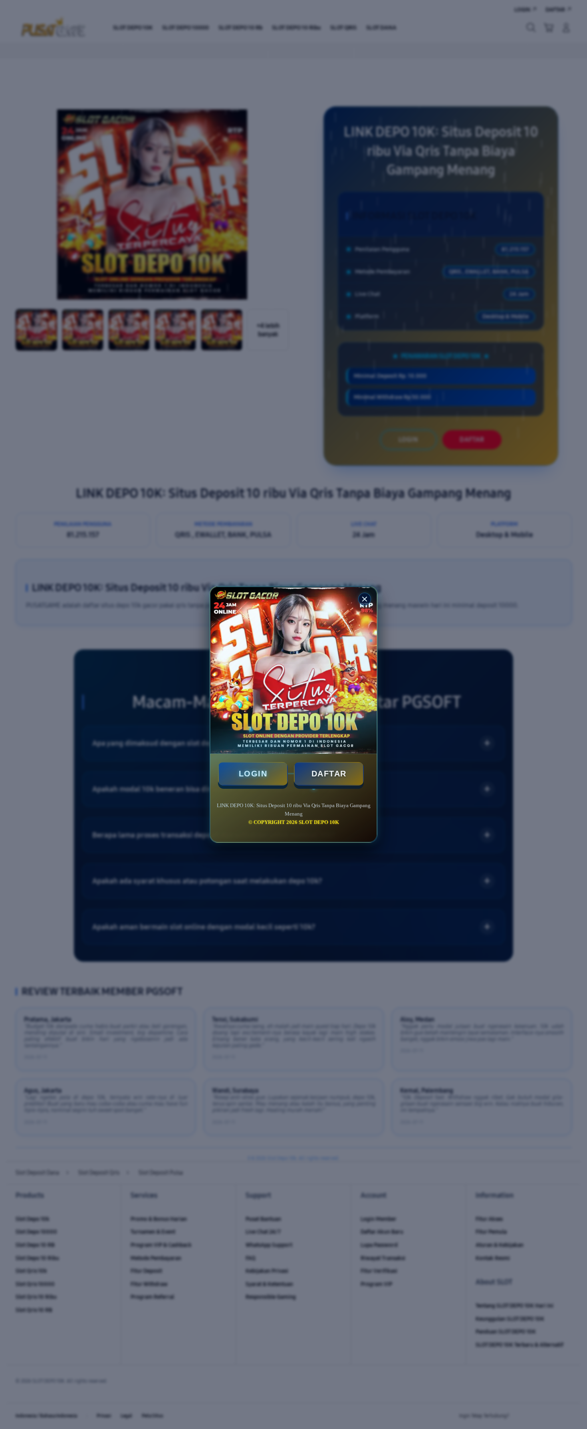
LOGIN (253, 773)
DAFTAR (329, 773)
